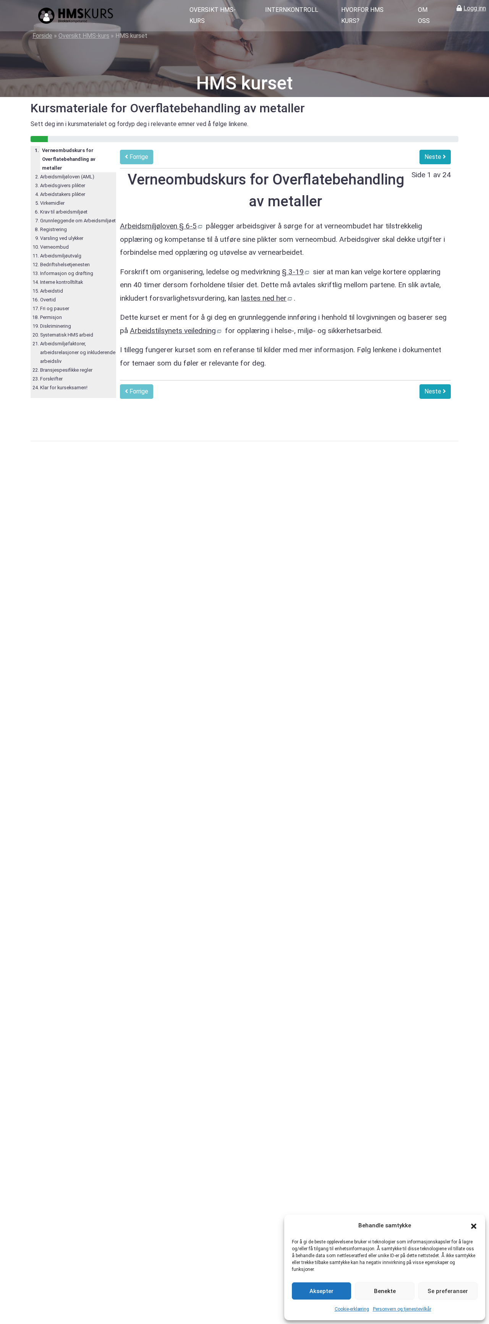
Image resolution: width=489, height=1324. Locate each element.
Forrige (138, 156)
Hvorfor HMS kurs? (362, 15)
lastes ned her (264, 298)
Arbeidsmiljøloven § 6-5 (158, 226)
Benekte (385, 1291)
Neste (433, 156)
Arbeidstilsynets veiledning (173, 330)
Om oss (424, 15)
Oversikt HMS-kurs (212, 15)
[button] (474, 1226)
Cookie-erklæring (352, 1309)
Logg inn (474, 8)
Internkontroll (291, 9)
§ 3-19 (293, 271)
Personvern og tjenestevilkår (402, 1309)
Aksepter (321, 1291)
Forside (42, 35)
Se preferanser (447, 1291)
